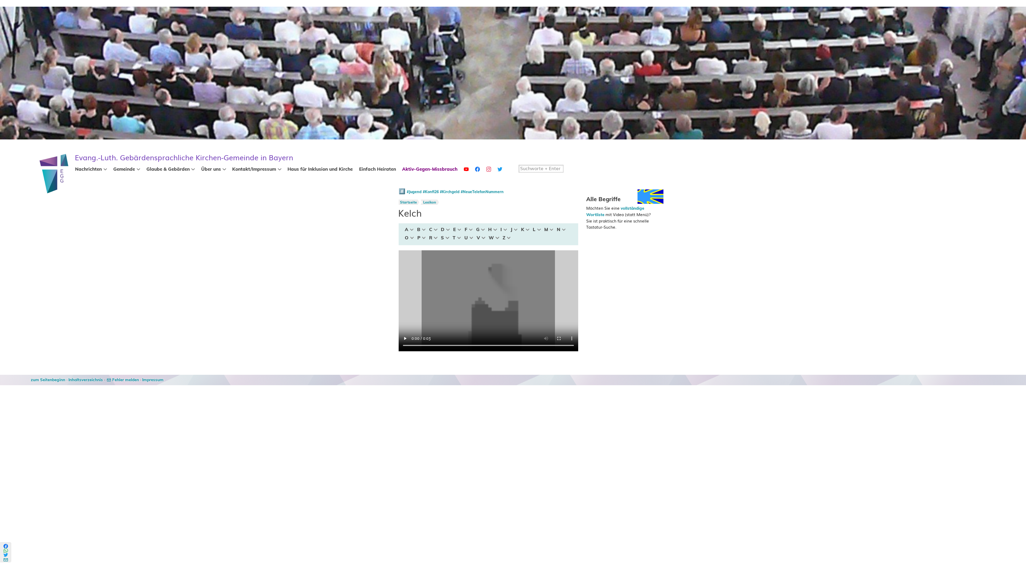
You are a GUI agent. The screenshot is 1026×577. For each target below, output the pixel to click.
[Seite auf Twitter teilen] (6, 555)
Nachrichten (88, 169)
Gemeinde (124, 169)
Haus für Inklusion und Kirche (320, 169)
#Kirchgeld (450, 192)
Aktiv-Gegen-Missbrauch (429, 169)
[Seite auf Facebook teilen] (6, 546)
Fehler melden (125, 380)
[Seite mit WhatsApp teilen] (6, 550)
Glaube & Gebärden (168, 169)
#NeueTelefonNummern (482, 192)
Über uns (211, 169)
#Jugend (414, 192)
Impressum (153, 380)
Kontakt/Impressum (254, 169)
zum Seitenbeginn (48, 380)
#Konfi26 (431, 192)
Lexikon (429, 202)
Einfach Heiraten (377, 169)
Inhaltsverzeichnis (85, 380)
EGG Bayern (184, 157)
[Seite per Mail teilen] (6, 559)
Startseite (408, 202)
